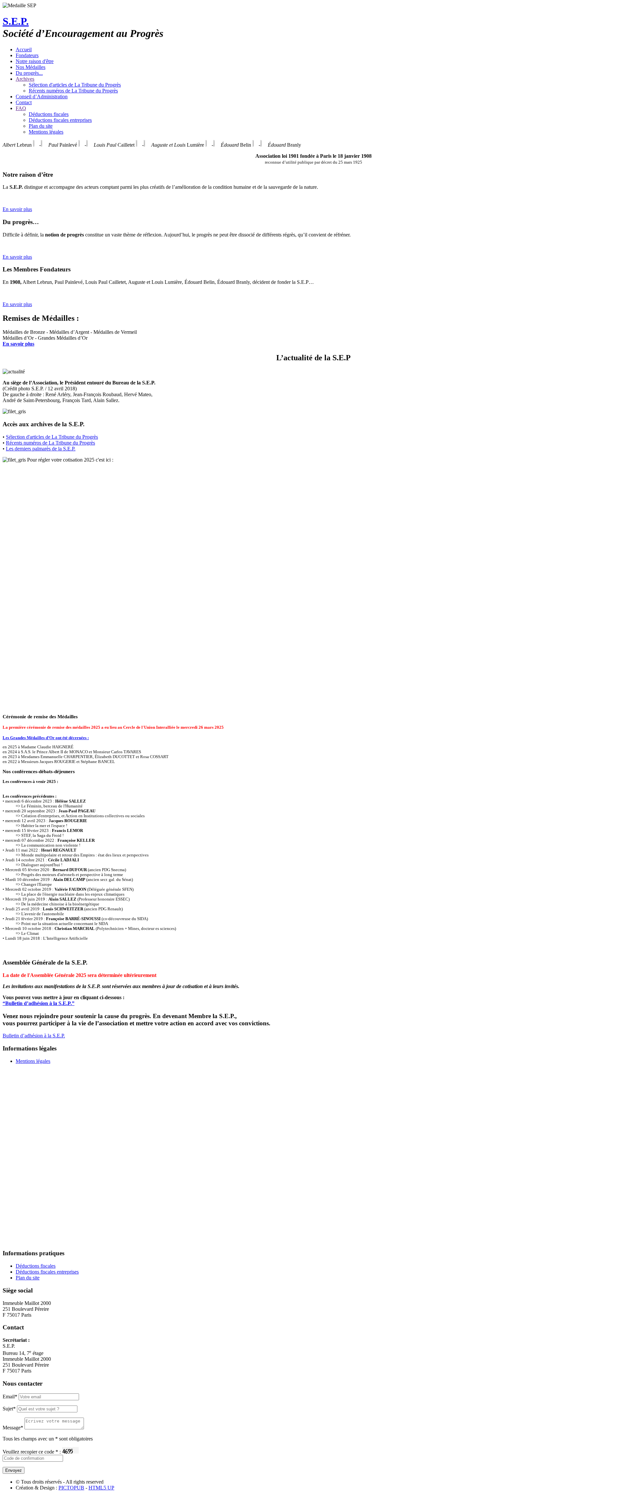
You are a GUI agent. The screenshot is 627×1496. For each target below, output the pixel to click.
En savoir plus (17, 209)
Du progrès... (29, 73)
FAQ (21, 108)
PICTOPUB (71, 1487)
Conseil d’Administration (42, 96)
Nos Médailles (30, 67)
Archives (25, 79)
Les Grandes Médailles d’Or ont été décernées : (46, 738)
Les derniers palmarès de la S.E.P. (40, 448)
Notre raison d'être (35, 61)
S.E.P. (16, 21)
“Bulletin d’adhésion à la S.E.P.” (38, 1003)
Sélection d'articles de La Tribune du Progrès (75, 85)
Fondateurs (27, 55)
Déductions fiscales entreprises (60, 120)
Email (10, 1396)
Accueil (24, 49)
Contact (24, 102)
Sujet (9, 1408)
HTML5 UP (101, 1487)
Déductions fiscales (49, 114)
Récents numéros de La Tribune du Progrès (73, 90)
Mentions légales (46, 132)
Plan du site (41, 126)
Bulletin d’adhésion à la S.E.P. (34, 1035)
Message (13, 1427)
